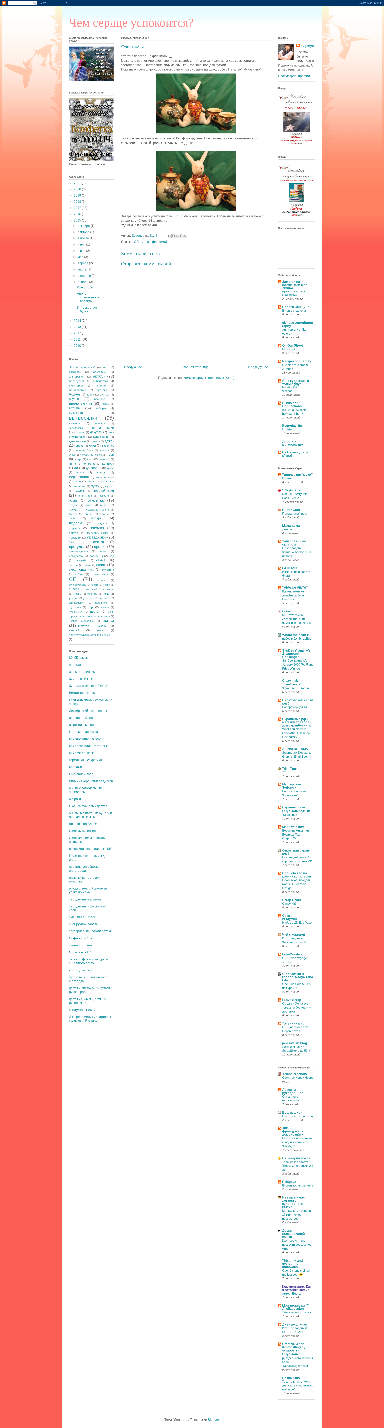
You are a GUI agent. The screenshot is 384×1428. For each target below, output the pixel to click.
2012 (78, 333)
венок (90, 394)
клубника (104, 459)
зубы (72, 454)
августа (84, 238)
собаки (79, 574)
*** (284, 772)
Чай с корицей (293, 934)
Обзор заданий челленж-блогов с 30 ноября (296, 552)
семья (100, 560)
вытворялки (83, 418)
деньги (96, 441)
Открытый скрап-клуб (296, 852)
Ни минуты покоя (296, 1158)
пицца (89, 514)
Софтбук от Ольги (82, 938)
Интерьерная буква (83, 731)
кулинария (93, 468)
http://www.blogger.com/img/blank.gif (90, 634)
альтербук (99, 371)
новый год (104, 490)
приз (71, 542)
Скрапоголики (293, 807)
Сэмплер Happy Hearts (298, 1077)
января (83, 282)
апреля (83, 263)
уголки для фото (81, 970)
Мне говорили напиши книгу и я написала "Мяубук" (297, 1142)
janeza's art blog (294, 1043)
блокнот (101, 385)
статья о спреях (80, 945)
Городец (80, 432)
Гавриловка (76, 427)
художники (75, 611)
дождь (109, 441)
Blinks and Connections (292, 404)
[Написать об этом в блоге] (173, 236)
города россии (102, 427)
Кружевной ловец (82, 774)
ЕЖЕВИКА (289, 295)
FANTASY (289, 568)
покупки (74, 532)
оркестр (104, 495)
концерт (108, 463)
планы (104, 514)
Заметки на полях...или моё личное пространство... (294, 286)
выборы (101, 408)
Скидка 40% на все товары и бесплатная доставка (297, 1007)
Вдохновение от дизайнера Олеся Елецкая (294, 595)
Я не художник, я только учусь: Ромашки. (295, 384)
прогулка (77, 547)
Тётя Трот (290, 768)
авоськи (75, 665)
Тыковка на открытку (296, 1312)
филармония (76, 602)
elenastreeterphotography (297, 324)
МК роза (75, 799)
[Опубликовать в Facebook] (181, 236)
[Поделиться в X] (177, 236)
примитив (97, 542)
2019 (78, 195)
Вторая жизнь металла (297, 1185)
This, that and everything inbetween (292, 1264)
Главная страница (195, 367)
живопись (108, 445)
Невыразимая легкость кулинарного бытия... (293, 1202)
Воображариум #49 (295, 707)
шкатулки (84, 625)
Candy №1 (289, 903)
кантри (78, 459)
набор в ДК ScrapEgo (296, 638)
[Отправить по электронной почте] (170, 236)
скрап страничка (81, 569)
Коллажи (75, 767)
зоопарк (104, 450)
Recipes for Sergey (296, 361)
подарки (97, 518)
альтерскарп (77, 376)
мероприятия (79, 477)
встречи (75, 408)
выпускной (76, 412)
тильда (145, 241)
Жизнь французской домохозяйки (293, 1131)
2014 (78, 320)
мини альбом (105, 477)
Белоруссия (77, 381)
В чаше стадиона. (294, 310)
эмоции (103, 625)
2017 (78, 208)
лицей (80, 472)
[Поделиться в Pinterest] (185, 236)
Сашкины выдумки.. (290, 917)
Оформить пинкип (82, 831)
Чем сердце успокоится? (131, 22)
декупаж (96, 432)
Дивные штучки (294, 1324)
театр (94, 584)
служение (107, 569)
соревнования (100, 574)
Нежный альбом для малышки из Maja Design (296, 884)
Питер (73, 514)
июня (82, 250)
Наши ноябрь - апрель (297, 1116)
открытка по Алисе (83, 824)
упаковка (88, 598)
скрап (101, 565)
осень (73, 500)
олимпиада (85, 495)
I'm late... (288, 429)
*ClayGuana (291, 490)
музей (95, 486)
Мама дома (291, 525)
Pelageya (289, 1182)
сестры (73, 565)
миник (77, 481)
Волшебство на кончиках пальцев (296, 875)
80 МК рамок (78, 657)
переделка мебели (97, 509)
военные (100, 398)
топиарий (91, 589)
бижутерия (76, 385)
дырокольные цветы (84, 724)
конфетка (89, 463)
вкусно (74, 398)
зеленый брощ (83, 450)
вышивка (74, 423)
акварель (75, 371)
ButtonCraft (291, 510)
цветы (94, 611)
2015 (78, 220)
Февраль (288, 391)
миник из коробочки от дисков (91, 781)
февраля (85, 275)
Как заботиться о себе (85, 739)
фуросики (75, 607)
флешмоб (159, 241)
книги (72, 463)
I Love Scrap (291, 1000)
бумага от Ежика (81, 679)
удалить (92, 593)
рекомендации (78, 551)
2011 (77, 339)
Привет (287, 478)
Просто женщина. (296, 307)
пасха (73, 509)
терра (106, 584)
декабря (84, 226)
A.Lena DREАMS (295, 749)
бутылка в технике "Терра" (88, 686)
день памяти (77, 441)
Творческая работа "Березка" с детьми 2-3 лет (297, 1166)
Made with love (293, 827)
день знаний (101, 436)
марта (82, 269)
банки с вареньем (82, 672)
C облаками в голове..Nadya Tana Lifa (297, 977)
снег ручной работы (83, 924)
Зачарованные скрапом (294, 543)
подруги (102, 523)
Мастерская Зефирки (291, 786)
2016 (78, 214)
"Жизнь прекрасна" (82, 367)
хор (90, 607)
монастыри (106, 481)
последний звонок (97, 532)
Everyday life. (292, 425)
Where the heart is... (297, 635)
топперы (108, 589)
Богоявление (77, 390)
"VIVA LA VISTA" (295, 587)
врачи (105, 403)
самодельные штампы (85, 899)
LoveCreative (292, 954)
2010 (78, 345)
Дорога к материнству (292, 443)
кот (76, 468)
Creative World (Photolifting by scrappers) (293, 1347)
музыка (109, 486)
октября (84, 232)
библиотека (100, 381)
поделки (76, 523)
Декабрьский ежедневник (88, 711)
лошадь (101, 472)
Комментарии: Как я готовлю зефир (296, 1288)
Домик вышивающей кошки (293, 1234)
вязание (100, 423)
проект (100, 547)
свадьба (81, 560)
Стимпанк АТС (80, 952)
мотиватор (79, 486)
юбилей (74, 630)
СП (136, 241)
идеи (110, 454)
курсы (110, 468)
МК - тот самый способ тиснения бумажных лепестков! (297, 619)
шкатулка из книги (82, 1010)
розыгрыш (96, 555)
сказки (87, 565)
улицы (73, 598)
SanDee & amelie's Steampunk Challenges (296, 654)
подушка (74, 528)
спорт (101, 580)
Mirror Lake (289, 349)
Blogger (213, 1419)
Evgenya (307, 46)
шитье (108, 620)
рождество (76, 555)
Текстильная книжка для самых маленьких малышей (297, 1385)
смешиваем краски (83, 917)
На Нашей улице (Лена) (295, 454)
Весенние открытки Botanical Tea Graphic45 (295, 834)
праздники (96, 537)
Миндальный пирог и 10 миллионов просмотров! (296, 1214)
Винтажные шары (82, 693)
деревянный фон (82, 717)
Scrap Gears (291, 900)
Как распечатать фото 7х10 (89, 746)
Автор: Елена (291, 1293)
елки (92, 445)
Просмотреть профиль (294, 76)
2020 (78, 189)
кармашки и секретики (85, 760)
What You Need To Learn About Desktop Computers (296, 733)
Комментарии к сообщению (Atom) (208, 378)
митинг (91, 481)
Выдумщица (292, 1112)
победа (73, 518)
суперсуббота (77, 584)
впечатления (80, 403)
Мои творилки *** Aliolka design (295, 1307)
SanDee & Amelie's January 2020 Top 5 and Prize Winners (297, 664)
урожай (104, 598)
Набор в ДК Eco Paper (297, 922)
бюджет (74, 394)
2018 (78, 201)
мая (81, 257)
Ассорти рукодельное (292, 1091)
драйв (79, 445)
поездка (97, 528)
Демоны (287, 529)
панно (104, 505)
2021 (78, 183)
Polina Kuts (291, 1378)
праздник (75, 537)
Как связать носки (82, 753)
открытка (96, 500)
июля (82, 244)
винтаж (104, 394)
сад (111, 555)
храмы (105, 607)
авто (105, 367)
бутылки (101, 390)
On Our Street (292, 345)
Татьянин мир (293, 1023)
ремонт (103, 551)
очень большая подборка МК (90, 849)
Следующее (133, 367)
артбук (99, 376)
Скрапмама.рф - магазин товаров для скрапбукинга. (296, 722)
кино (90, 459)
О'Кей (286, 611)
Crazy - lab (290, 680)
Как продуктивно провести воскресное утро (296, 1244)
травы (77, 593)
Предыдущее (258, 367)
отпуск (73, 505)
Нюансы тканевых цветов (88, 806)
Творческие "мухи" (297, 474)
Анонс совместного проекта (88, 297)
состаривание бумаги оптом (90, 931)
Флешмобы (85, 287)
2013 (78, 327)
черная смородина (81, 620)
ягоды (100, 630)
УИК (106, 593)
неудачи (80, 490)
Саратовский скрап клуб (297, 702)
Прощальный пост (294, 513)
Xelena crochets (294, 1074)
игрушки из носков (91, 454)
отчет (88, 505)
